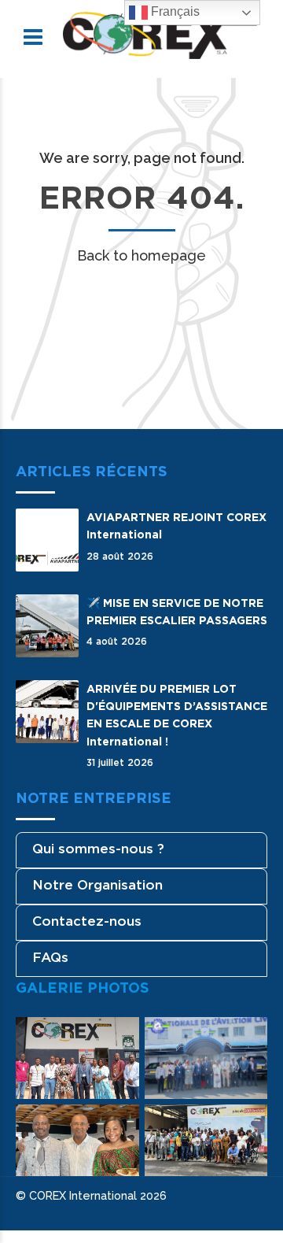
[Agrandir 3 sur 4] (119, 1125)
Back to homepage (141, 255)
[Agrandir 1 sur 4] (119, 1037)
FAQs (50, 957)
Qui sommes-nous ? (98, 848)
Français (174, 11)
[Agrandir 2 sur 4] (247, 1037)
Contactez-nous (87, 921)
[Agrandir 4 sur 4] (247, 1125)
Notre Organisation (97, 885)
